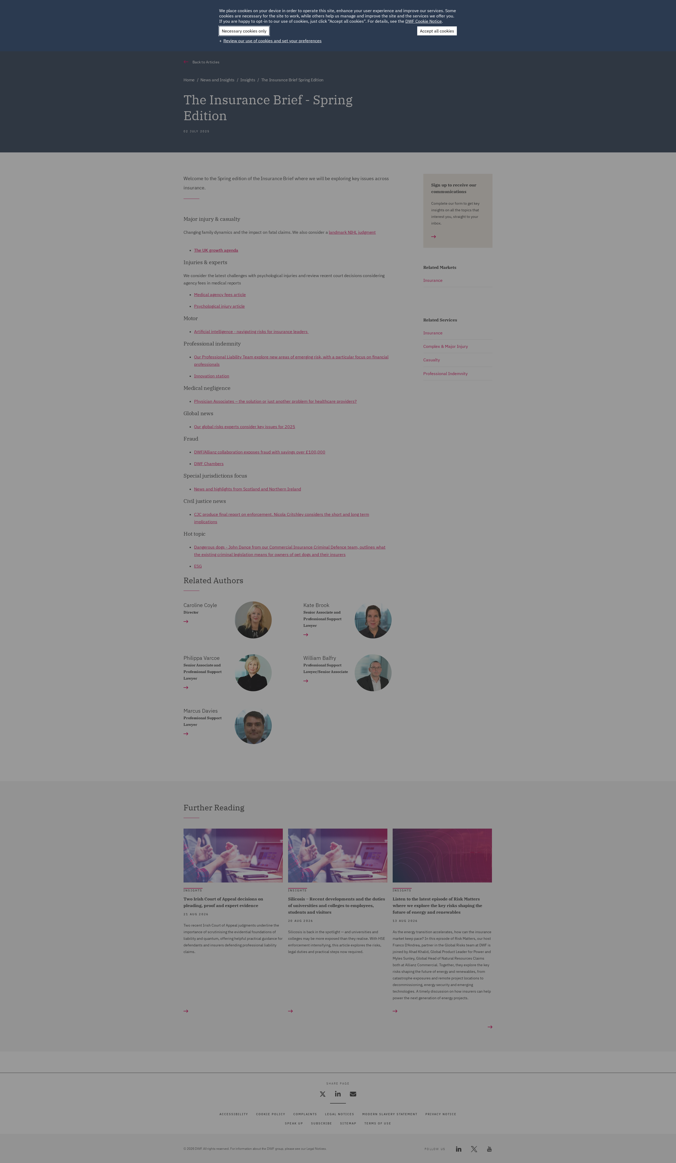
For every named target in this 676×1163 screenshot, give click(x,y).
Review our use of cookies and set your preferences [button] (272, 40)
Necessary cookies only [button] (244, 31)
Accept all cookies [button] (437, 31)
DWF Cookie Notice (423, 21)
